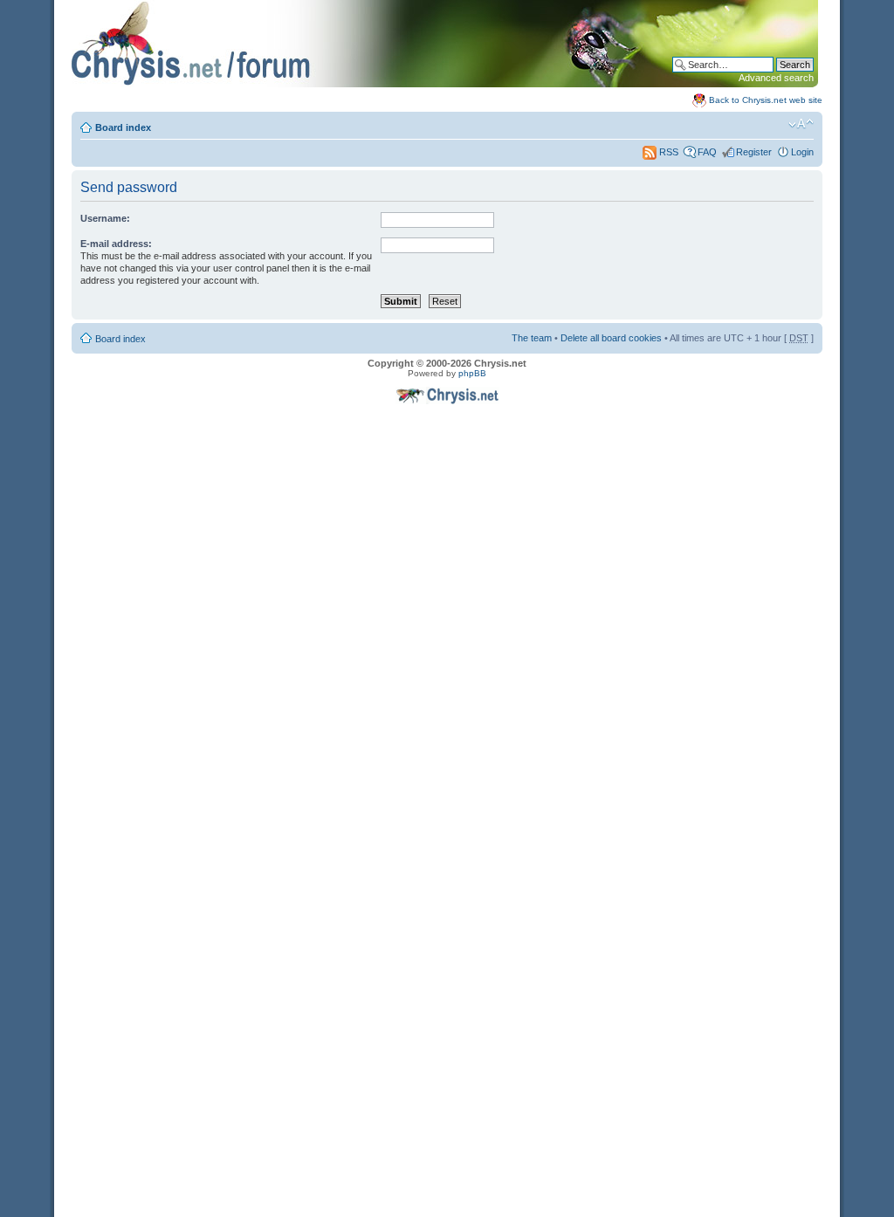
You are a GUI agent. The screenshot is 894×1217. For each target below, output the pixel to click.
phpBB (472, 373)
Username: (105, 218)
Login (802, 152)
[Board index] (445, 84)
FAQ (707, 152)
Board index (123, 127)
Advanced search (776, 77)
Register (754, 152)
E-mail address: (116, 243)
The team (532, 338)
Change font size (801, 124)
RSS (667, 152)
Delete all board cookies (611, 338)
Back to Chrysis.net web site (765, 100)
